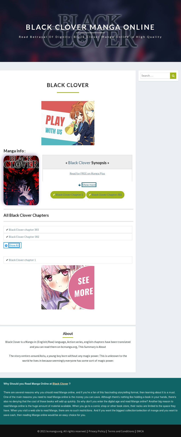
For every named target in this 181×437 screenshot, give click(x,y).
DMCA (140, 431)
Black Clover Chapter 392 (107, 194)
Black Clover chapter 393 (24, 229)
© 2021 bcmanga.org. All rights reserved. (61, 431)
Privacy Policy (97, 431)
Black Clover (79, 162)
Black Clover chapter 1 (69, 194)
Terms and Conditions (121, 431)
